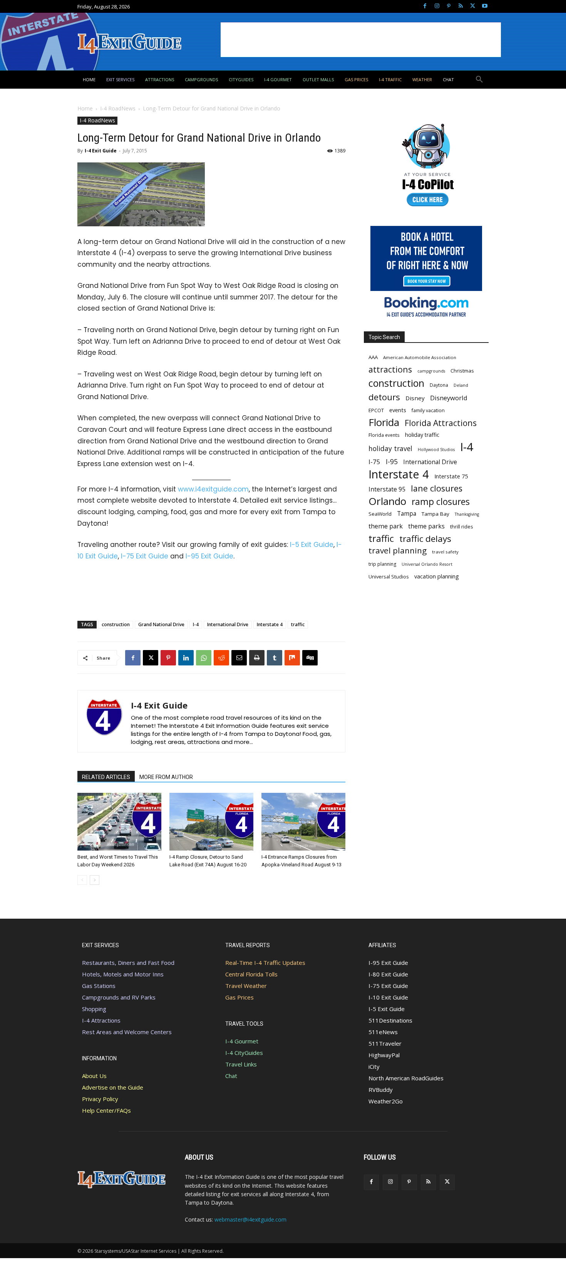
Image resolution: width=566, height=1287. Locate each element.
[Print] (257, 657)
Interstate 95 (386, 489)
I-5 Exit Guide (311, 544)
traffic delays (425, 539)
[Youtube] (485, 6)
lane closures (436, 488)
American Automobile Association (419, 357)
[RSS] (461, 6)
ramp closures (441, 502)
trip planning (382, 564)
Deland (461, 385)
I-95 (392, 462)
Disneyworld (448, 398)
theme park (385, 526)
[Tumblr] (274, 657)
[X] (473, 6)
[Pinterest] (449, 6)
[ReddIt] (221, 657)
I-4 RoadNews (118, 108)
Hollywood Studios (436, 449)
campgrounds (431, 371)
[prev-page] (82, 880)
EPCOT (376, 410)
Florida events (384, 435)
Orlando (387, 501)
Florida (383, 422)
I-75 (374, 462)
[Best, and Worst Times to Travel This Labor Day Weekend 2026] (119, 822)
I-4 (196, 624)
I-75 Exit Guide (144, 556)
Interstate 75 (451, 476)
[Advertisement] (361, 39)
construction (116, 624)
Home (85, 108)
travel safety (445, 552)
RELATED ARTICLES (106, 777)
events (397, 410)
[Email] (239, 657)
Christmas (462, 370)
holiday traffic (422, 434)
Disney (415, 398)
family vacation (428, 410)
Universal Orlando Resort (427, 564)
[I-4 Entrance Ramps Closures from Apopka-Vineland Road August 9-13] (303, 822)
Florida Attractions (441, 423)
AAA (373, 357)
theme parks (426, 526)
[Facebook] (425, 6)
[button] (479, 79)
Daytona (439, 385)
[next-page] (94, 880)
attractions (390, 369)
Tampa (406, 514)
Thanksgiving (467, 514)
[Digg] (310, 657)
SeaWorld (380, 513)
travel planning (397, 551)
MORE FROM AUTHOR (166, 777)
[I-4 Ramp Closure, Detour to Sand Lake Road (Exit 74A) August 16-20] (211, 822)
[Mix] (292, 657)
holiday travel (390, 449)
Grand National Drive (161, 624)
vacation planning (436, 576)
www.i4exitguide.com (213, 489)
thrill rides (461, 526)
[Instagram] (437, 6)
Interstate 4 (270, 624)
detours (384, 397)
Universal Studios (388, 576)
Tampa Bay (435, 513)
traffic (298, 624)
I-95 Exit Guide (209, 556)
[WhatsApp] (203, 657)
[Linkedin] (186, 657)
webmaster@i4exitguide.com (250, 1219)
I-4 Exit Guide (101, 150)
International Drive (227, 624)
